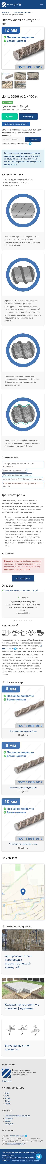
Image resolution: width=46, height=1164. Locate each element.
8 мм (7, 1096)
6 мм (7, 1093)
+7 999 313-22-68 (17, 1136)
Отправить (32, 139)
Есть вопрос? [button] (23, 578)
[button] (19, 4)
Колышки (9, 1118)
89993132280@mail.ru (16, 1144)
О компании (7, 1081)
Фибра (7, 1121)
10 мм (7, 1098)
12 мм (7, 1101)
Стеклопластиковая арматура (17, 1116)
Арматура (12, 4)
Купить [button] (9, 116)
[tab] (7, 76)
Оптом (7, 1104)
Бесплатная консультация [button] (16, 124)
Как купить (9, 1124)
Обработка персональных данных (26, 1160)
